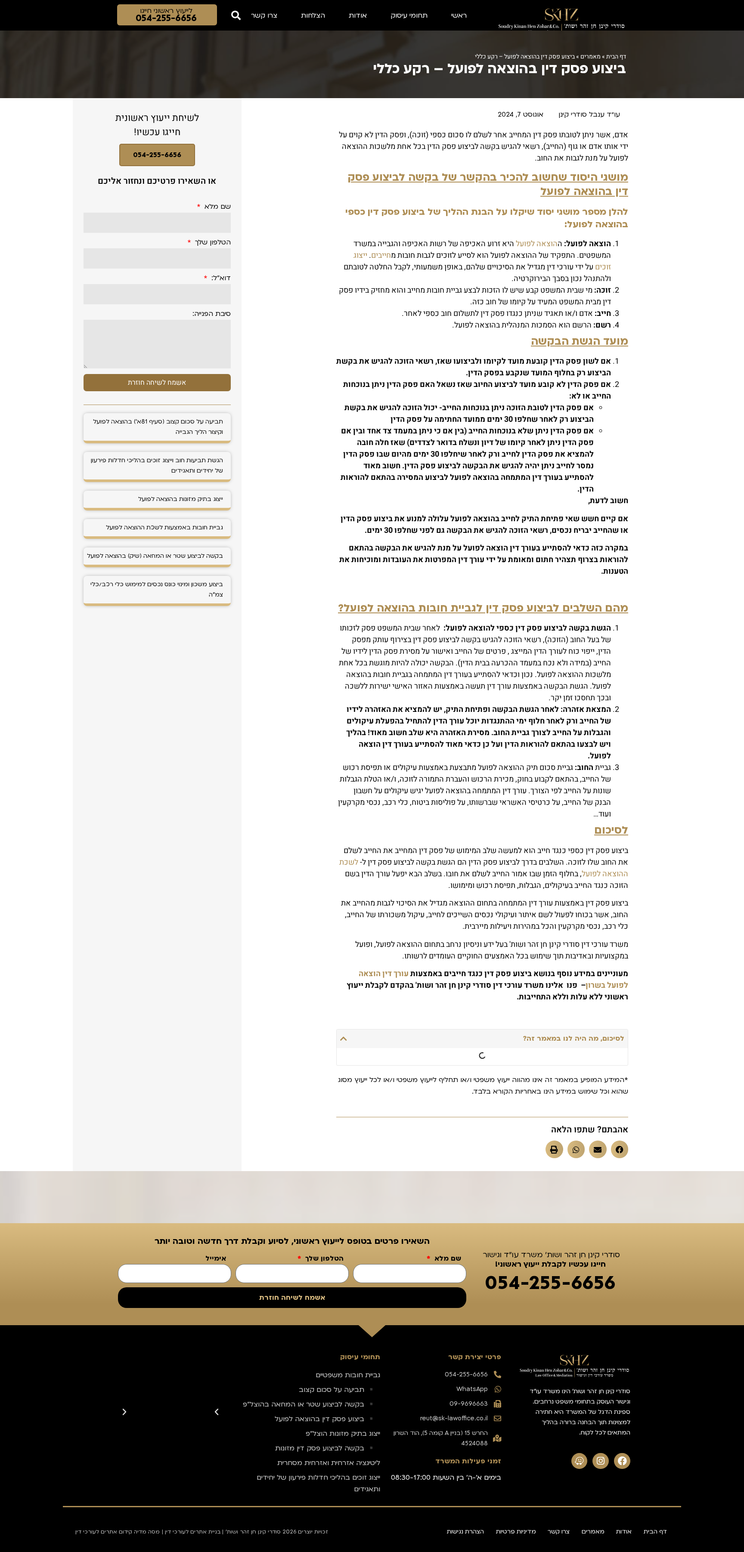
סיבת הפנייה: (211, 314)
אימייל (215, 1259)
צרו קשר (264, 15)
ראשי (459, 15)
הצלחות (313, 15)
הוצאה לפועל (537, 244)
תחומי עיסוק (409, 15)
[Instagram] (600, 1461)
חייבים (381, 255)
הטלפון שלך (212, 242)
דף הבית (616, 56)
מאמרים (590, 56)
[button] (235, 15)
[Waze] (579, 1461)
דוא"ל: (220, 278)
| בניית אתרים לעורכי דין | (192, 1531)
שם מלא (216, 207)
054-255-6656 (157, 155)
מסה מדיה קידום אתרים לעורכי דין (117, 1531)
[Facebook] (622, 1461)
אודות (358, 15)
